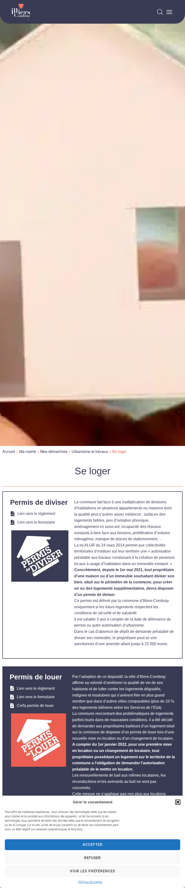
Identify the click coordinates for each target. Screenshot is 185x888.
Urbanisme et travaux (90, 451)
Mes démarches (53, 451)
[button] (177, 802)
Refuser (92, 858)
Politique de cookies (90, 882)
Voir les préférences (92, 871)
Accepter (93, 844)
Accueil (8, 451)
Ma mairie (27, 451)
